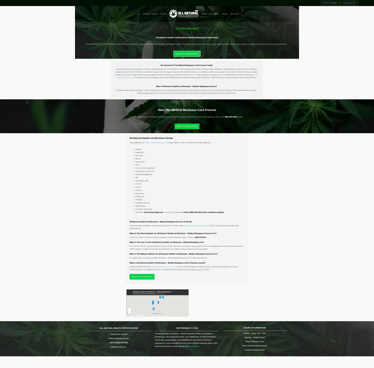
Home (138, 14)
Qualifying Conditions (150, 14)
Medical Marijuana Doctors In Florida (165, 267)
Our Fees (163, 14)
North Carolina (214, 14)
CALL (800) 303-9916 (349, 3)
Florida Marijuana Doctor (254, 342)
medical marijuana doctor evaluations (196, 226)
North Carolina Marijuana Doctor (254, 346)
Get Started (234, 14)
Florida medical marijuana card (156, 142)
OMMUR (193, 75)
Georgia (225, 14)
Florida (203, 14)
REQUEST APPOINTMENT (330, 3)
